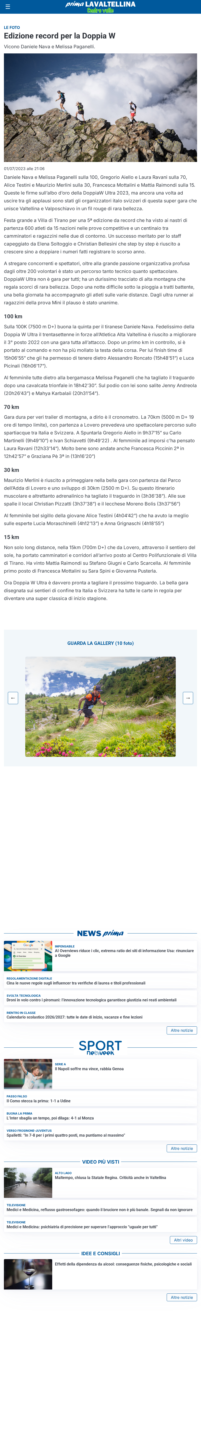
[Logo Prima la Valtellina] (100, 7)
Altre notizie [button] (182, 1030)
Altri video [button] (183, 1240)
